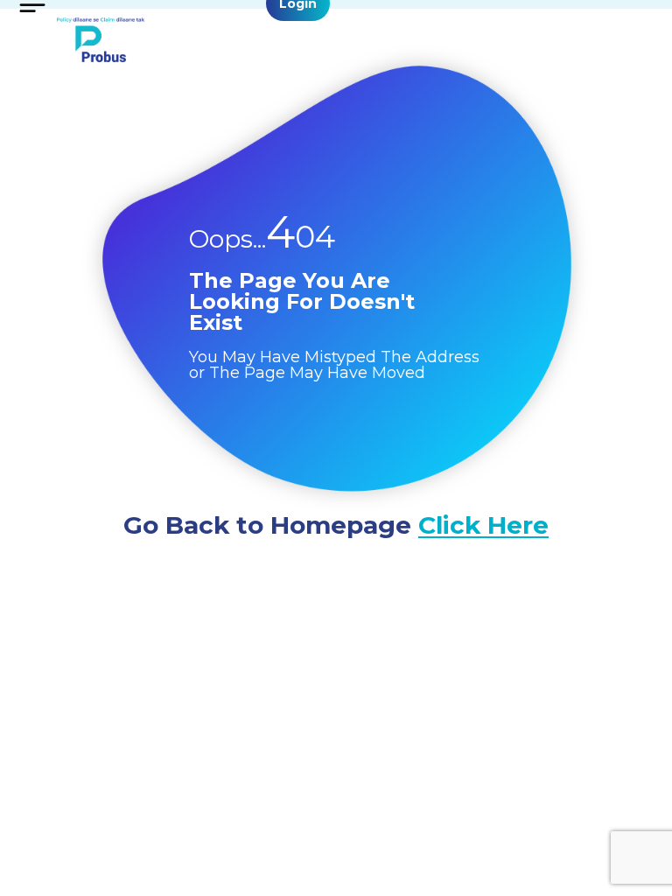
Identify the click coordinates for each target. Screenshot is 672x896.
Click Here (483, 525)
